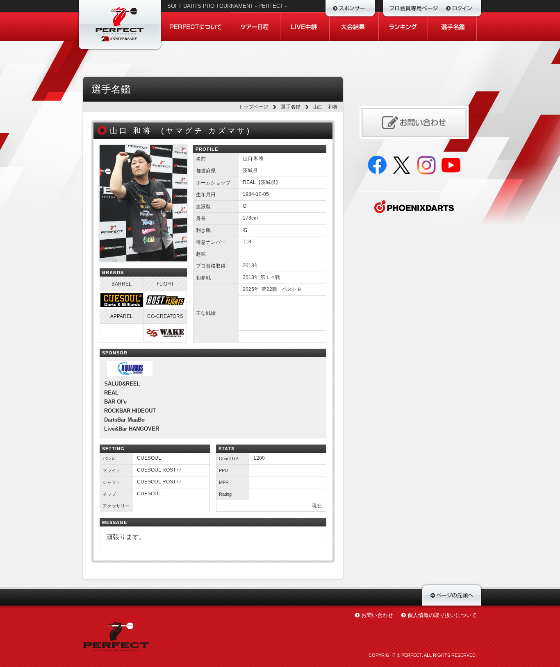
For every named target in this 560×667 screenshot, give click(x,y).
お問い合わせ (377, 615)
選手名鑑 (290, 107)
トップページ (253, 107)
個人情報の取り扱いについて (442, 615)
